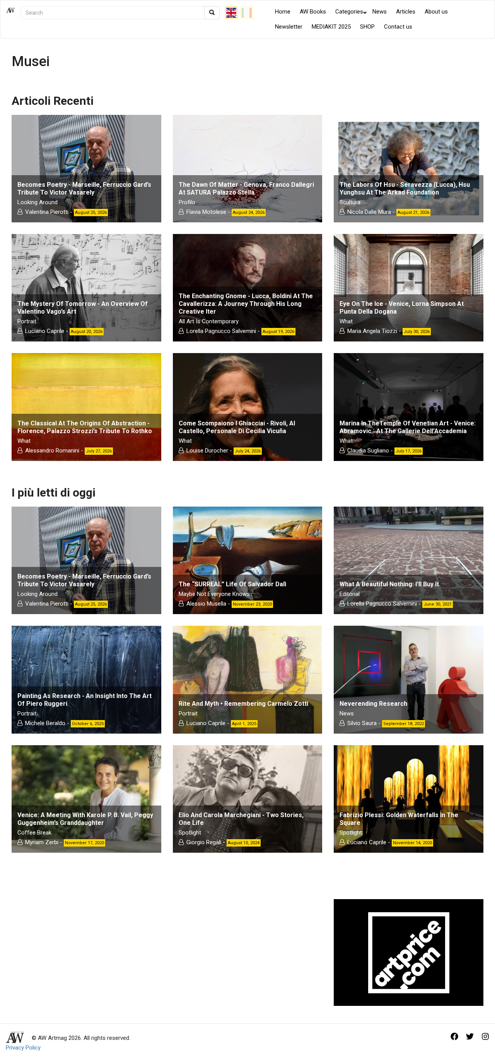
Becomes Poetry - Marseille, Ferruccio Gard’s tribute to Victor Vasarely (84, 188)
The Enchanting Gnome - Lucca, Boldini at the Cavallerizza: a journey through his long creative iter (246, 303)
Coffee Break (34, 832)
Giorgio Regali (203, 842)
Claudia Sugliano (368, 450)
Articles (405, 11)
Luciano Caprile (44, 331)
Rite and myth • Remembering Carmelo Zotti (243, 703)
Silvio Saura (362, 723)
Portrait (26, 321)
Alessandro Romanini (52, 450)
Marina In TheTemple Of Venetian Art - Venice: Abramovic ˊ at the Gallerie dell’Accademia (408, 427)
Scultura (350, 202)
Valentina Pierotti (46, 211)
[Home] (13, 19)
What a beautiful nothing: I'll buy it (389, 584)
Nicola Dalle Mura (369, 211)
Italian (247, 13)
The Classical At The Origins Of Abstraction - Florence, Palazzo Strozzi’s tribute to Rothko (84, 427)
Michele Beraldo (45, 723)
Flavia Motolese (207, 211)
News (379, 11)
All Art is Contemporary (209, 321)
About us (436, 11)
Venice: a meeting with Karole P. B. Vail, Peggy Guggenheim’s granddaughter (85, 818)
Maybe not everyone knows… (216, 594)
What (346, 321)
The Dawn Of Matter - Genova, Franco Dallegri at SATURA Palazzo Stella (246, 188)
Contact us (398, 26)
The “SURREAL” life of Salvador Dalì (232, 584)
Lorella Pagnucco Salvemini (221, 331)
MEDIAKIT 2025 (331, 26)
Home (282, 11)
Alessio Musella (206, 603)
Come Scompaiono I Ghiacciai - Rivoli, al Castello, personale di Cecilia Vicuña (237, 427)
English (231, 13)
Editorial (350, 594)
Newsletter (288, 26)
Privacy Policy (23, 1047)
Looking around (37, 202)
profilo (187, 202)
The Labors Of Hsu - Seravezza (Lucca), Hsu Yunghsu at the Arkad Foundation (405, 188)
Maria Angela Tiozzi (372, 331)
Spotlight (190, 832)
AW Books (313, 11)
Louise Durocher (207, 450)
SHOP (367, 26)
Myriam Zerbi (41, 842)
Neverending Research (373, 703)
